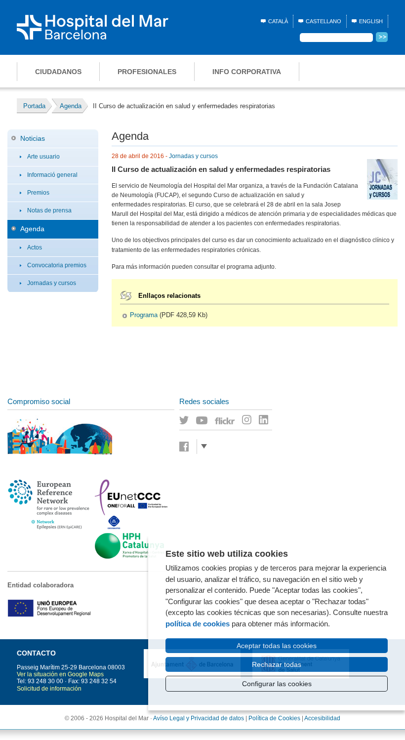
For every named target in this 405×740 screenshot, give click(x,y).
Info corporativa (246, 72)
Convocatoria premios (56, 265)
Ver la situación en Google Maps (60, 674)
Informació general (52, 174)
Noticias (32, 138)
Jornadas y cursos (51, 283)
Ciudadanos (58, 72)
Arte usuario (43, 156)
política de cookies (197, 623)
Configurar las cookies (277, 684)
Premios (38, 192)
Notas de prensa (49, 210)
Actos (34, 247)
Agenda (32, 229)
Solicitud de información (49, 688)
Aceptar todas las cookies (277, 646)
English (371, 21)
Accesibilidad (322, 718)
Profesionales (147, 72)
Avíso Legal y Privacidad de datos (198, 718)
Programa (144, 315)
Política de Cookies (274, 718)
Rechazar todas (276, 664)
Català (278, 21)
